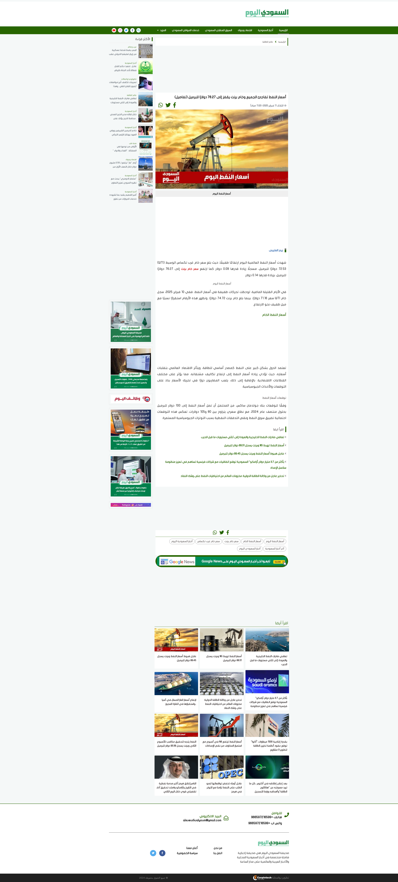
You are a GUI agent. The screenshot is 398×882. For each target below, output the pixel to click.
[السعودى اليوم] (273, 843)
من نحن (218, 848)
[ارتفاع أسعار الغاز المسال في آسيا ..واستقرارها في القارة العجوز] (176, 683)
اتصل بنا (217, 853)
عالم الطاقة (267, 42)
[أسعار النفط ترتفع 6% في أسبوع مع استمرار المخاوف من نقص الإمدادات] (221, 725)
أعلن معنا (192, 848)
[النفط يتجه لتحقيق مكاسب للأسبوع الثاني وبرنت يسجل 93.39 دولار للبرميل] (176, 725)
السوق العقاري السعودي (218, 30)
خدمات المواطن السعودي (185, 30)
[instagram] (120, 30)
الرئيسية (283, 30)
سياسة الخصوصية (187, 853)
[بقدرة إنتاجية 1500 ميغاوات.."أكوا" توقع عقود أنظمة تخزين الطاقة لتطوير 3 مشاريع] (267, 725)
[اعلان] (131, 504)
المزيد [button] (163, 30)
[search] (138, 30)
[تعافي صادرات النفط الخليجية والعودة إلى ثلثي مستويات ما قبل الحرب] (267, 639)
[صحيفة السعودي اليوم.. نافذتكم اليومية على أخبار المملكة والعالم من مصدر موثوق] (131, 321)
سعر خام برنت (189, 268)
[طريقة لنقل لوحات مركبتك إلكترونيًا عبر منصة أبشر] (131, 476)
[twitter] (126, 30)
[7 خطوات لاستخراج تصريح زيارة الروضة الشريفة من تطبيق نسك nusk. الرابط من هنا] (131, 429)
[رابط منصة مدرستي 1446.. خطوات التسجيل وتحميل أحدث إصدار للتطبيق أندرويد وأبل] (131, 368)
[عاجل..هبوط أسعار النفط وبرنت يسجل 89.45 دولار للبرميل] (176, 639)
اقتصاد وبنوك (245, 30)
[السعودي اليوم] (267, 13)
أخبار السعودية (265, 30)
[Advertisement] (176, 13)
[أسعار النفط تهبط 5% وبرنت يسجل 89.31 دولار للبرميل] (221, 639)
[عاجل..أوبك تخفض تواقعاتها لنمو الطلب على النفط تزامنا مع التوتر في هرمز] (221, 766)
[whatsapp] (160, 105)
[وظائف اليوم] (131, 399)
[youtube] (114, 30)
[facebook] (132, 30)
